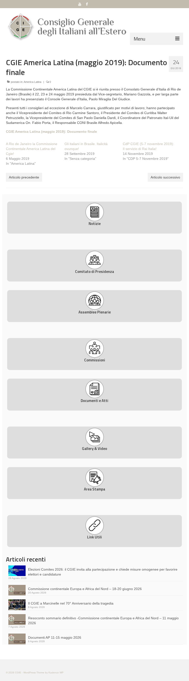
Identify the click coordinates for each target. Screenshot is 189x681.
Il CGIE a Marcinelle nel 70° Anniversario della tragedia (70, 603)
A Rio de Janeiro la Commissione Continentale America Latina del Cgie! (31, 149)
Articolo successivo (165, 177)
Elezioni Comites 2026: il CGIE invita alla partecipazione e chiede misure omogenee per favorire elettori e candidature (102, 571)
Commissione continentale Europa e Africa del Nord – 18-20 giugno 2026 (85, 589)
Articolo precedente (24, 177)
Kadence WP (55, 672)
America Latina (32, 81)
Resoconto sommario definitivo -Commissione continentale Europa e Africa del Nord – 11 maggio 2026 (103, 620)
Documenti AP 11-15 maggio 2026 (54, 637)
